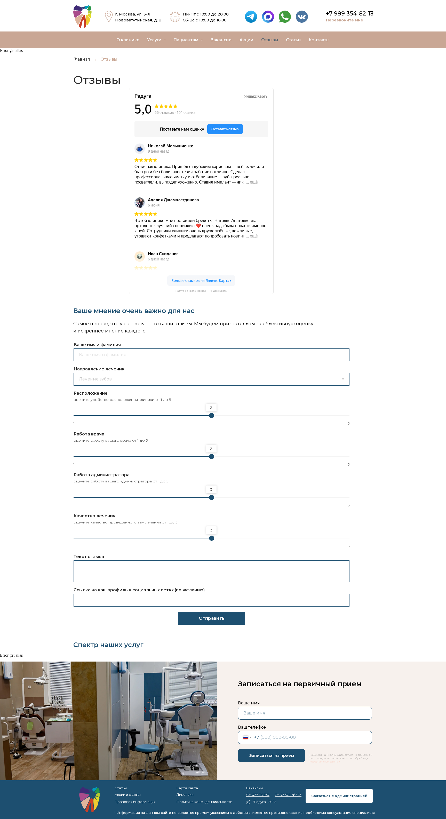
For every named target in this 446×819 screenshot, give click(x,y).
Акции (246, 39)
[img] (89, 800)
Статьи (293, 39)
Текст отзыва (89, 556)
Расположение (91, 393)
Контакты (319, 39)
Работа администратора (102, 474)
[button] (352, 20)
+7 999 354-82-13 (349, 13)
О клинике (127, 39)
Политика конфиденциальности (204, 802)
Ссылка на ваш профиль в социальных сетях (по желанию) (139, 589)
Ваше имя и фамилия (97, 344)
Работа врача (89, 434)
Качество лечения (94, 515)
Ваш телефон (252, 727)
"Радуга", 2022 (264, 802)
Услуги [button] (155, 39)
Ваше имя (249, 703)
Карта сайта (187, 788)
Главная (81, 59)
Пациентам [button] (186, 39)
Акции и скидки (128, 794)
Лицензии (185, 794)
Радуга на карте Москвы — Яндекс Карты (201, 290)
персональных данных (324, 761)
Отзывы (269, 39)
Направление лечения (99, 369)
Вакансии (221, 39)
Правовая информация (135, 802)
